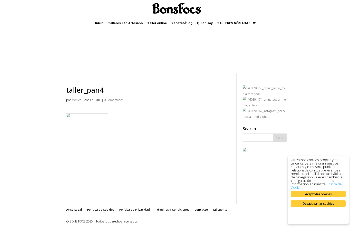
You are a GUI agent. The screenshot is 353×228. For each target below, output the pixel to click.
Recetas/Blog (181, 23)
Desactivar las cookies (318, 203)
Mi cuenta (220, 209)
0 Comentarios (114, 100)
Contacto (201, 209)
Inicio (99, 23)
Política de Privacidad (134, 209)
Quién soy (205, 23)
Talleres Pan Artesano (125, 23)
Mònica (76, 100)
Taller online (157, 23)
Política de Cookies (100, 209)
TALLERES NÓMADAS (233, 23)
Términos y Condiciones (172, 209)
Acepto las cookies (318, 194)
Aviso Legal (74, 209)
